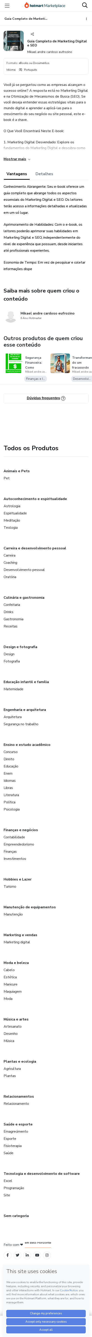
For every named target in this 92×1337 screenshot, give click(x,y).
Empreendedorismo (19, 844)
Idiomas (10, 780)
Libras (8, 787)
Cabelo (9, 970)
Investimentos (15, 858)
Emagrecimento (16, 1131)
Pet (7, 478)
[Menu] (7, 5)
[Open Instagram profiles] (47, 1255)
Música (9, 1040)
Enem (8, 773)
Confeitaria (12, 604)
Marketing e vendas (20, 935)
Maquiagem (13, 991)
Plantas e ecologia (20, 1061)
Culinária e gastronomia (24, 597)
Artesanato (13, 1026)
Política (9, 802)
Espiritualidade (15, 513)
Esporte (10, 1138)
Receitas (10, 626)
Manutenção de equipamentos (30, 907)
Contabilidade (14, 837)
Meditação (12, 520)
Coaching (10, 562)
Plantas (10, 1075)
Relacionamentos (19, 1096)
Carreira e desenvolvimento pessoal (35, 548)
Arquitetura (13, 716)
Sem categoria (16, 1215)
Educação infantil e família (26, 681)
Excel (8, 1180)
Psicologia (12, 809)
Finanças (10, 851)
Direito (9, 759)
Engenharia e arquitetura (25, 709)
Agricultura (12, 1068)
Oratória (10, 577)
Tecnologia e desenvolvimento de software (42, 1173)
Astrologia (12, 506)
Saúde (8, 1153)
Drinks (8, 612)
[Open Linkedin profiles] (27, 1255)
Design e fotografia (20, 646)
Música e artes (16, 1019)
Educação (11, 766)
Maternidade (13, 689)
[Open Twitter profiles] (17, 1255)
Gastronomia (13, 619)
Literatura (11, 795)
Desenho (11, 1033)
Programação (14, 1188)
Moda (8, 998)
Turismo (10, 886)
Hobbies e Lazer (17, 879)
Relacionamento (16, 1103)
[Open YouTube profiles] (37, 1255)
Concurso (11, 751)
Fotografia (12, 661)
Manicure (10, 984)
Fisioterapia (13, 1145)
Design (9, 654)
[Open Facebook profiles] (7, 1255)
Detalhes (44, 174)
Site (7, 1195)
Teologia (11, 527)
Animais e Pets (17, 471)
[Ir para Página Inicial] (45, 5)
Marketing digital (17, 942)
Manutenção (13, 914)
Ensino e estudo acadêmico (27, 744)
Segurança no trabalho (21, 724)
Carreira (9, 555)
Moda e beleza (16, 962)
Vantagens (16, 174)
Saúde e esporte (18, 1124)
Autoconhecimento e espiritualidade (35, 498)
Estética (10, 977)
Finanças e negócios (21, 830)
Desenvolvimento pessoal (24, 569)
